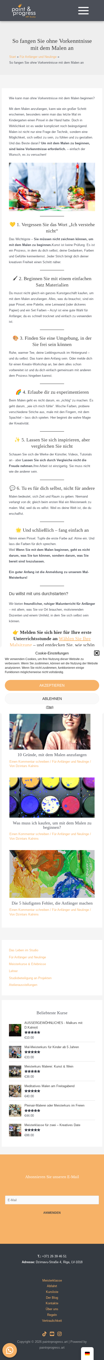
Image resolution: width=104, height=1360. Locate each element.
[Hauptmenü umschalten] (83, 10)
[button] (96, 653)
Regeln (52, 1315)
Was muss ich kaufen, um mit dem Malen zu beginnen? (52, 825)
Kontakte (52, 1303)
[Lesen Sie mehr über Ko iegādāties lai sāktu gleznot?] (52, 797)
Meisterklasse (52, 1280)
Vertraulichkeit (52, 1320)
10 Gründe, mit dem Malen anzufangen (52, 754)
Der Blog (52, 1297)
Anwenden (52, 1212)
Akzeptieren (52, 685)
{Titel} (49, 707)
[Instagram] (59, 1333)
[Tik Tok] (44, 1333)
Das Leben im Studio (23, 950)
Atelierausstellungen (23, 985)
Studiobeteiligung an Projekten (30, 978)
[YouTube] (52, 1333)
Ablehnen (52, 699)
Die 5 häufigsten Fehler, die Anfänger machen (52, 903)
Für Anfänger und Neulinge (70, 761)
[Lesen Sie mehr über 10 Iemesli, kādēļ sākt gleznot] (52, 727)
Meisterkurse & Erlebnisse (27, 964)
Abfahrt (52, 1286)
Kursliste (52, 1292)
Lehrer (13, 971)
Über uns (52, 1309)
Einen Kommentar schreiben (29, 761)
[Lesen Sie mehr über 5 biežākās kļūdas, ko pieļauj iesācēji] (52, 874)
